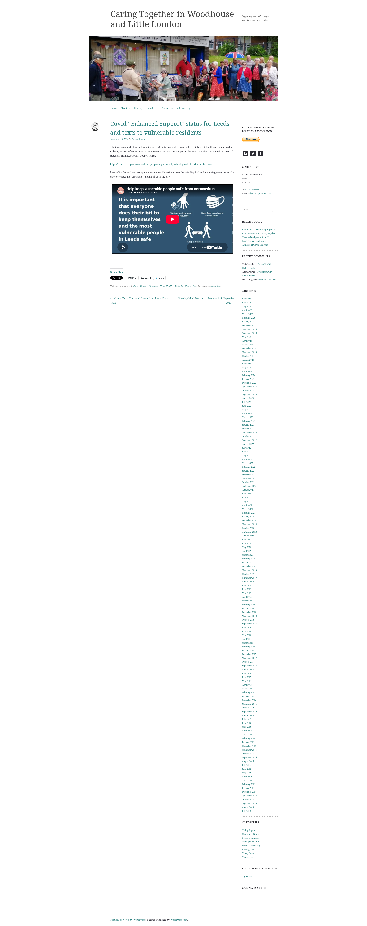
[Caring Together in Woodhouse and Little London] (183, 68)
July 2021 (246, 493)
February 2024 (248, 375)
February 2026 (248, 317)
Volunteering (183, 108)
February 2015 (248, 784)
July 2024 (246, 363)
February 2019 (248, 604)
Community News (157, 285)
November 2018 (249, 615)
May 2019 (246, 592)
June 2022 (246, 451)
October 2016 (248, 707)
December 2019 (249, 566)
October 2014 (248, 799)
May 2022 (246, 455)
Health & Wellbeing (175, 285)
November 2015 (249, 749)
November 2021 (249, 478)
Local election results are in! (254, 240)
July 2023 (246, 401)
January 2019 (248, 608)
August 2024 (248, 359)
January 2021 (248, 516)
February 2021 (248, 512)
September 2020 (249, 531)
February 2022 (248, 466)
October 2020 (248, 527)
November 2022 (249, 432)
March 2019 (247, 600)
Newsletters (152, 108)
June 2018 (246, 631)
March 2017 (247, 688)
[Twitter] (252, 155)
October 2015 (248, 753)
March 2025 (247, 344)
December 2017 (249, 654)
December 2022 (249, 428)
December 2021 (249, 474)
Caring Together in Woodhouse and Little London (172, 19)
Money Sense (248, 853)
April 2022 (247, 459)
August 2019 (248, 581)
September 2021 (249, 485)
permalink (215, 285)
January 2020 (248, 562)
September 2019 (249, 577)
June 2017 (246, 676)
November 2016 (249, 703)
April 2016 (247, 730)
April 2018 (247, 638)
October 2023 (248, 390)
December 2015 (249, 745)
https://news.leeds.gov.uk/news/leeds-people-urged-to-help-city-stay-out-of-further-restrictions (161, 164)
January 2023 (248, 424)
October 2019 (248, 573)
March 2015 (247, 780)
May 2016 (246, 726)
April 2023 (247, 413)
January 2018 (248, 650)
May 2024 (246, 367)
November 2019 (249, 569)
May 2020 (246, 547)
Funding (138, 108)
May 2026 (246, 306)
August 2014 (248, 806)
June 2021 (246, 497)
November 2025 (249, 329)
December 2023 (249, 382)
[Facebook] (260, 155)
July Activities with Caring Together (258, 229)
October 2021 (248, 482)
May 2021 (246, 501)
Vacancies (167, 108)
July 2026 (246, 298)
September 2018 (249, 623)
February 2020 (248, 558)
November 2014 (249, 795)
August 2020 (248, 535)
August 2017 (248, 669)
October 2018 (248, 619)
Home (113, 108)
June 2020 (246, 543)
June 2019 (246, 589)
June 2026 (246, 302)
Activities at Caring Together (255, 244)
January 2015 (248, 787)
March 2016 (247, 734)
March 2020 (247, 554)
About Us (125, 108)
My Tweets (247, 876)
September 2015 (249, 757)
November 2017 (249, 657)
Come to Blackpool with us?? (255, 237)
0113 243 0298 (252, 189)
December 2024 (249, 348)
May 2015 (246, 772)
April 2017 (247, 684)
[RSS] (245, 155)
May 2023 (246, 409)
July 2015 (246, 764)
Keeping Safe (191, 285)
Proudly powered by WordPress (127, 919)
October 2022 (248, 436)
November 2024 (249, 352)
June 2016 (246, 722)
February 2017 (248, 692)
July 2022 (246, 447)
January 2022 (248, 470)
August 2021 (248, 489)
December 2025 (249, 325)
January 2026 (248, 321)
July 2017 (246, 673)
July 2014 (246, 810)
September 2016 (249, 711)
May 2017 (246, 680)
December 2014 (249, 791)
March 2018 (247, 642)
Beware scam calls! (268, 279)
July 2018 (246, 627)
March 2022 (247, 462)
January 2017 (248, 696)
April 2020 (247, 550)
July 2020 (246, 539)
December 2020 (249, 520)
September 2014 (249, 803)
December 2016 (249, 699)
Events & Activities (251, 837)
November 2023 (249, 386)
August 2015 (248, 761)
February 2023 (248, 420)
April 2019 (247, 596)
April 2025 (247, 340)
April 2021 (247, 504)
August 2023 (248, 397)
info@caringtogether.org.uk (260, 193)
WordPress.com (178, 919)
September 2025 (249, 332)
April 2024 (247, 371)
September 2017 (249, 665)
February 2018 (248, 646)
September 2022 (249, 439)
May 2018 (246, 634)
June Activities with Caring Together (258, 233)
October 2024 (248, 355)
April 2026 (247, 310)
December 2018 (249, 612)
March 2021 (247, 508)
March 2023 (247, 417)
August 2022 (248, 443)
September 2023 (249, 394)
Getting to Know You (252, 841)
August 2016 (248, 715)
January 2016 (248, 741)
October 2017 (248, 661)
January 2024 (248, 378)
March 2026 (247, 313)
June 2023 (246, 405)
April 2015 (247, 776)
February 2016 (248, 738)
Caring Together (139, 138)
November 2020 (249, 524)
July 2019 (246, 585)
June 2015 (246, 768)
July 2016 (246, 719)
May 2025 (246, 336)
